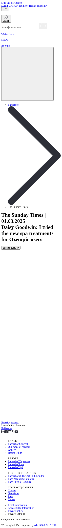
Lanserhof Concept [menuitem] (18, 444)
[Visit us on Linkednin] (9, 432)
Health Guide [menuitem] (15, 452)
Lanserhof (13, 104)
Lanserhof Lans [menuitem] (16, 464)
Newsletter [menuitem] (13, 493)
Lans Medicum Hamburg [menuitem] (21, 478)
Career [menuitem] (11, 499)
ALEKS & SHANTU (45, 525)
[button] (6, 19)
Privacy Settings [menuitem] (16, 513)
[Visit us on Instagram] (3, 432)
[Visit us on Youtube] (16, 432)
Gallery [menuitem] (12, 449)
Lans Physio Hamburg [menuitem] (19, 481)
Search (4, 27)
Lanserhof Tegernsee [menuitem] (19, 461)
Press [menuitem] (10, 496)
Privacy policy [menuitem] (15, 511)
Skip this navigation (11, 2)
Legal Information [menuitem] (17, 505)
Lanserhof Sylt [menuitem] (15, 467)
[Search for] (43, 26)
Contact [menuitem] (12, 490)
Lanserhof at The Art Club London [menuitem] (26, 476)
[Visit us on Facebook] (6, 432)
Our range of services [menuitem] (19, 446)
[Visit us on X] (13, 432)
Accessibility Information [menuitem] (21, 508)
